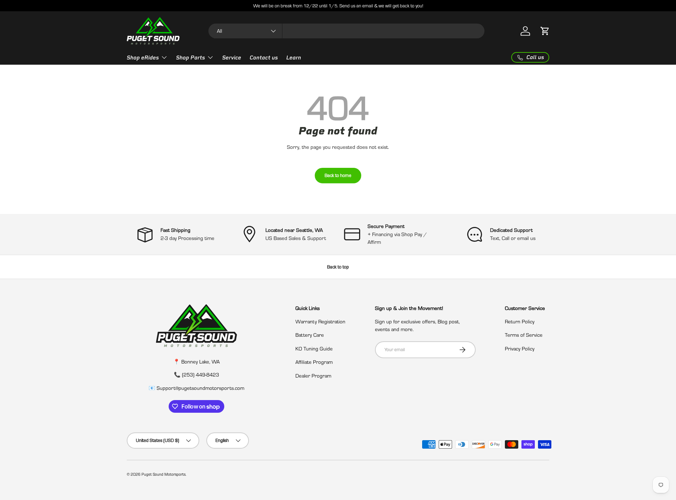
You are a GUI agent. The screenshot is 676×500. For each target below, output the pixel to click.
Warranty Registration (320, 321)
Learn (293, 58)
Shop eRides (143, 58)
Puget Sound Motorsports (164, 474)
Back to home (338, 175)
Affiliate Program (314, 362)
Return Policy (519, 321)
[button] (545, 31)
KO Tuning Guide (314, 348)
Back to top (338, 267)
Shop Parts (190, 58)
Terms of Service (524, 334)
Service (231, 58)
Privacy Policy (519, 348)
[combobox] (346, 31)
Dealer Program (313, 375)
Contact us (264, 58)
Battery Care (309, 334)
